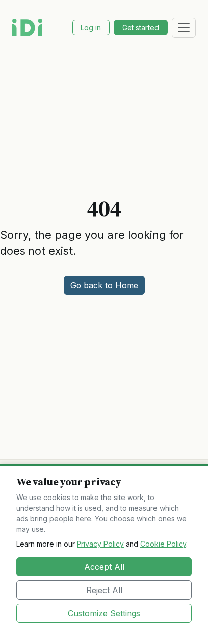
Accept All (104, 567)
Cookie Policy (163, 543)
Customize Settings (104, 613)
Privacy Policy (100, 543)
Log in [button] (91, 27)
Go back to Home (104, 285)
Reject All (104, 590)
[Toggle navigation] (184, 28)
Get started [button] (140, 27)
